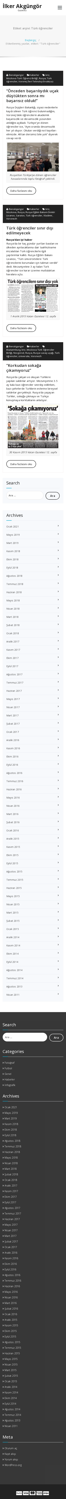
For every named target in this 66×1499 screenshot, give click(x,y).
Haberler (34, 75)
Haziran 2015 (14, 888)
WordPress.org (13, 1465)
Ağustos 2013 (14, 986)
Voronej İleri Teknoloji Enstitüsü (35, 81)
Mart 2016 (12, 814)
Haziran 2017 (14, 690)
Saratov (20, 215)
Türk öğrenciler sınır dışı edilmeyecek (29, 230)
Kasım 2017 (13, 649)
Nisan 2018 (13, 608)
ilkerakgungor (16, 75)
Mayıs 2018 (13, 600)
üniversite (24, 356)
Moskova (11, 212)
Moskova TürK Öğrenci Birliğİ (22, 78)
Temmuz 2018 (14, 584)
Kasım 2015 (13, 847)
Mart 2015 (12, 912)
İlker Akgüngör (22, 6)
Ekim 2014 (12, 953)
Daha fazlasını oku (21, 190)
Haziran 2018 (14, 592)
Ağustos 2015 (14, 871)
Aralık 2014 (12, 937)
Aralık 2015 (12, 838)
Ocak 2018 (12, 633)
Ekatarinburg (13, 349)
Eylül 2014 (12, 962)
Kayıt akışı (10, 1453)
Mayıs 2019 (13, 534)
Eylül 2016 (12, 764)
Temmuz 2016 (14, 781)
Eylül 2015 (12, 863)
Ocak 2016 (12, 830)
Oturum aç (11, 1448)
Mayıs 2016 (13, 797)
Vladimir (47, 215)
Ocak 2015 (12, 929)
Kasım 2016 (13, 748)
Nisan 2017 (13, 707)
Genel (8, 1074)
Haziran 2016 (14, 789)
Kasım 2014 (13, 945)
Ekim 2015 (12, 855)
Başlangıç (30, 40)
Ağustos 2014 (14, 970)
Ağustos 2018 (14, 575)
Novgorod (18, 352)
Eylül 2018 (12, 567)
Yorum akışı (11, 1459)
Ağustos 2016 (14, 773)
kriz (48, 75)
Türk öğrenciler (34, 215)
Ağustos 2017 (14, 674)
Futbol (8, 1068)
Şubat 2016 (13, 822)
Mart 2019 (12, 543)
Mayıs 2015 (13, 896)
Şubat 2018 (13, 625)
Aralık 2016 (12, 740)
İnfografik (10, 1085)
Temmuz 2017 (14, 682)
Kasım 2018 (13, 551)
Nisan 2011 (13, 994)
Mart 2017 (12, 715)
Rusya (42, 78)
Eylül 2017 (12, 666)
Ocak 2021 (12, 526)
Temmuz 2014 (14, 978)
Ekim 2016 (12, 756)
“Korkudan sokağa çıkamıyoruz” (23, 368)
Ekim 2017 (12, 658)
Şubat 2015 (13, 920)
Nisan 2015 (13, 904)
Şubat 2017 (13, 723)
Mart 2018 (12, 617)
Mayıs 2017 (13, 699)
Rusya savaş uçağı (43, 352)
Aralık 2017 (12, 641)
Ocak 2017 (12, 732)
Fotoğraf (9, 1062)
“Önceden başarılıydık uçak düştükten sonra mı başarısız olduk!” (32, 95)
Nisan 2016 (13, 805)
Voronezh (11, 218)
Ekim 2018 (12, 559)
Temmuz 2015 (14, 879)
